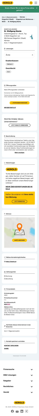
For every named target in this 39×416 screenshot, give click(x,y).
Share (6, 348)
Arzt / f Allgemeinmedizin (12, 331)
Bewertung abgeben (10, 29)
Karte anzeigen (19, 240)
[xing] (26, 411)
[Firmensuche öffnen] (31, 2)
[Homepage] (7, 2)
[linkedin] (21, 411)
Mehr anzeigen (19, 152)
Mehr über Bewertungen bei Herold (19, 188)
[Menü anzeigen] (36, 3)
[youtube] (17, 411)
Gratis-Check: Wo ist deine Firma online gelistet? (19, 9)
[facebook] (12, 411)
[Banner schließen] (37, 8)
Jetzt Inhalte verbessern (19, 125)
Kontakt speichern (11, 345)
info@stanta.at (10, 107)
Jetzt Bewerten (19, 201)
